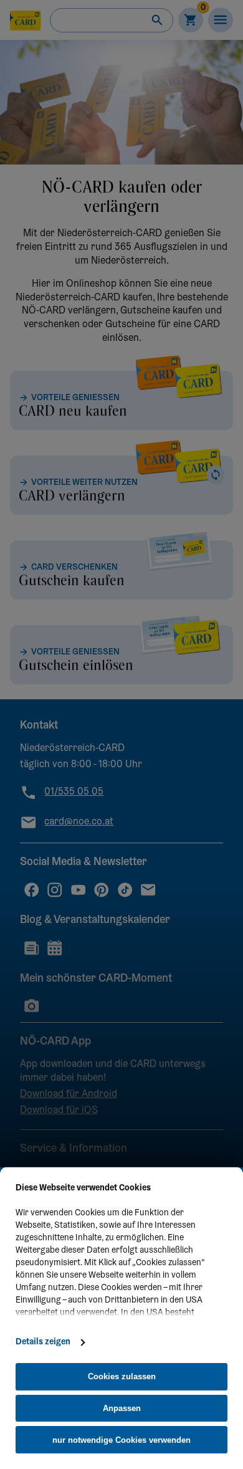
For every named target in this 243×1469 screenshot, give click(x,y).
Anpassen (122, 1408)
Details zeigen (43, 1342)
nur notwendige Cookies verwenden (121, 1440)
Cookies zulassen (122, 1376)
